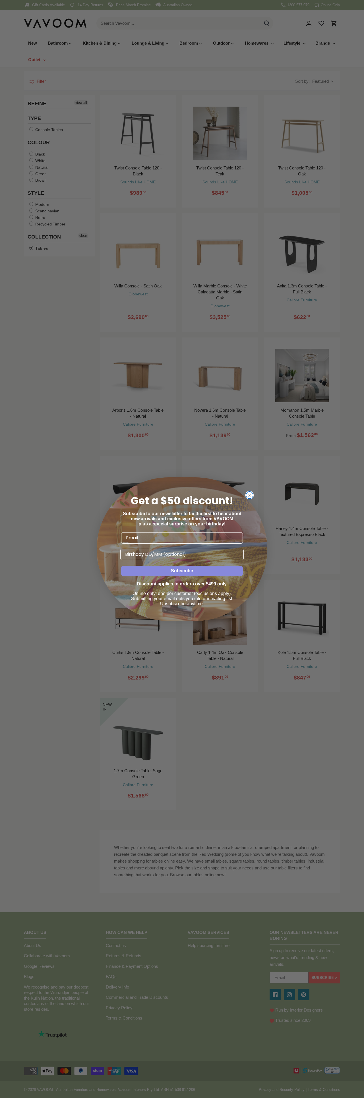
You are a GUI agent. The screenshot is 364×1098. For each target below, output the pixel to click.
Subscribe (182, 570)
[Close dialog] (249, 495)
